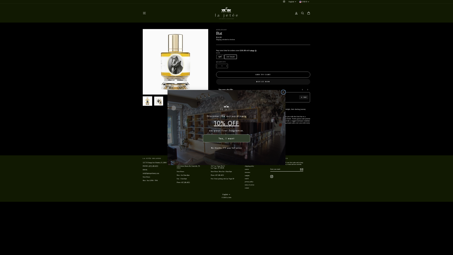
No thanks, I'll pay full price (226, 148)
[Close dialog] (283, 92)
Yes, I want (227, 138)
